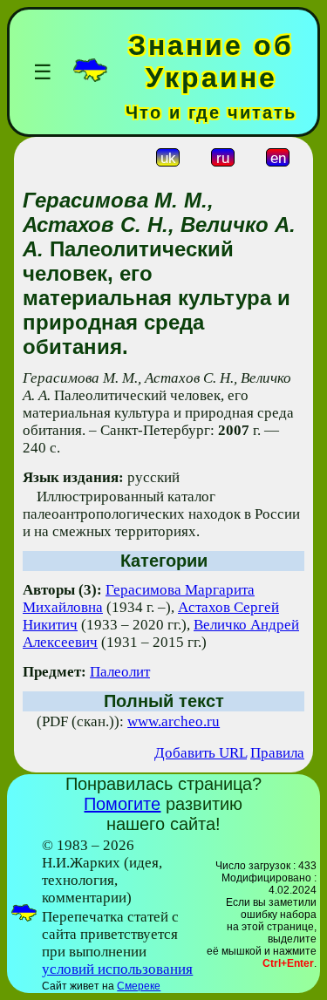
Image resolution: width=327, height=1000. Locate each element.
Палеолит (120, 671)
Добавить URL (200, 753)
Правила (277, 753)
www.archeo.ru (173, 721)
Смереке (138, 986)
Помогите (122, 803)
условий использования (117, 969)
